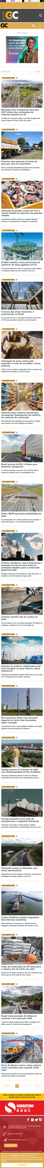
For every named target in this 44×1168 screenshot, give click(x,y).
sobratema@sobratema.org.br (17, 1140)
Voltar (37, 72)
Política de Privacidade (18, 1156)
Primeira (7, 1086)
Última (37, 1086)
